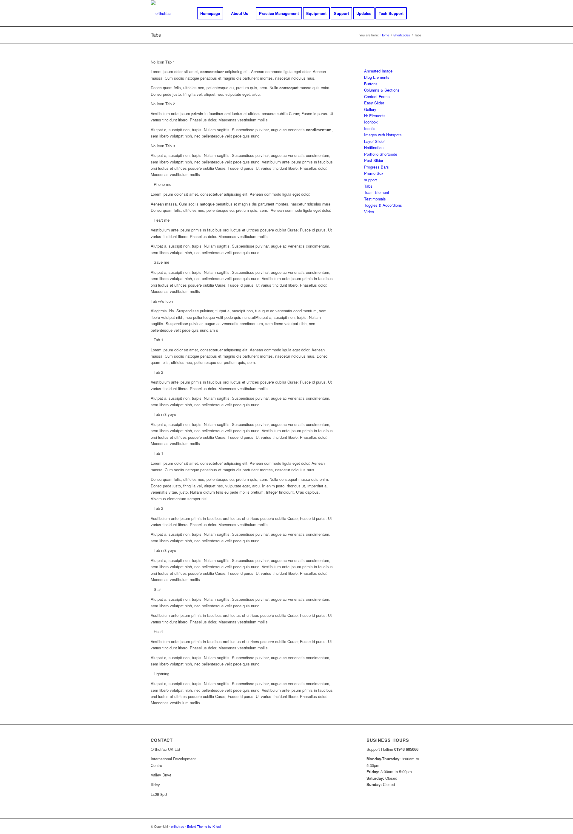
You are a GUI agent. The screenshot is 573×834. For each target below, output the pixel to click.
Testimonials (375, 199)
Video (369, 211)
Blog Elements (376, 77)
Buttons (371, 84)
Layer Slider (374, 141)
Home (385, 35)
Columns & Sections (382, 90)
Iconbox (371, 122)
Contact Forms (377, 96)
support (370, 180)
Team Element (376, 192)
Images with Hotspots (383, 135)
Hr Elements (375, 115)
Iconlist (370, 128)
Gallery (370, 109)
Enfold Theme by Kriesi (204, 826)
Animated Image (378, 71)
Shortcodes (401, 35)
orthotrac (177, 826)
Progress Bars (376, 167)
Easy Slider (374, 103)
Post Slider (373, 160)
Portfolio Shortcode (380, 154)
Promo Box (373, 173)
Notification (373, 147)
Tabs (156, 34)
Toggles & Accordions (383, 205)
